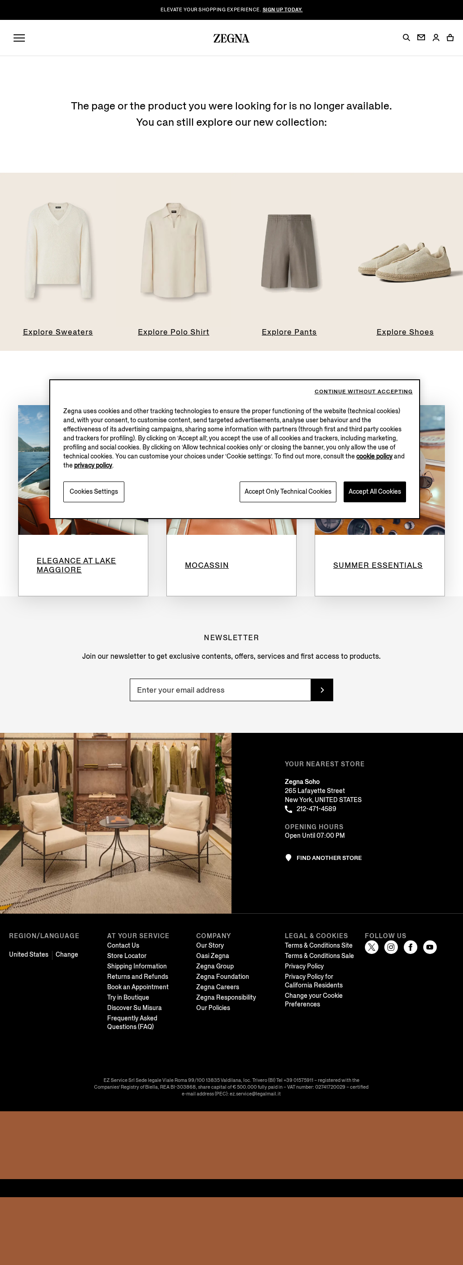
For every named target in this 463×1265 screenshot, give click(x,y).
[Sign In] (435, 38)
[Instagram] (391, 947)
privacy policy (93, 465)
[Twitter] (371, 947)
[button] (406, 37)
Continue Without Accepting (364, 391)
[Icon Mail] (421, 37)
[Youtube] (430, 947)
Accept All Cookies (375, 491)
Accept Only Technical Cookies (288, 491)
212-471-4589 (316, 809)
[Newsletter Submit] (322, 690)
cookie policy (374, 456)
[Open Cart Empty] (450, 37)
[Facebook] (410, 947)
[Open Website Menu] (19, 38)
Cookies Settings (94, 491)
